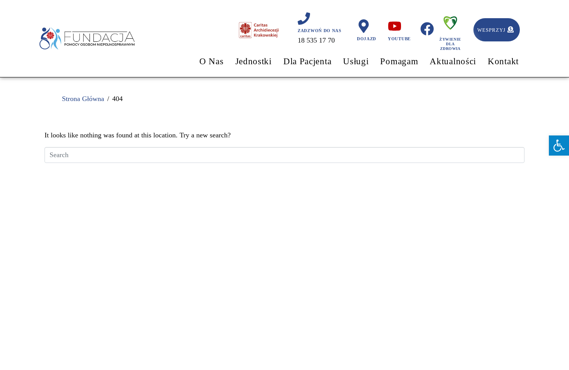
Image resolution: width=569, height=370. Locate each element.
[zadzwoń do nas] (304, 18)
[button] (559, 145)
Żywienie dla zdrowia (450, 44)
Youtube (399, 38)
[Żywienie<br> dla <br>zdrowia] (450, 21)
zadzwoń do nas (319, 30)
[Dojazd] (363, 26)
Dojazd (366, 38)
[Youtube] (394, 26)
